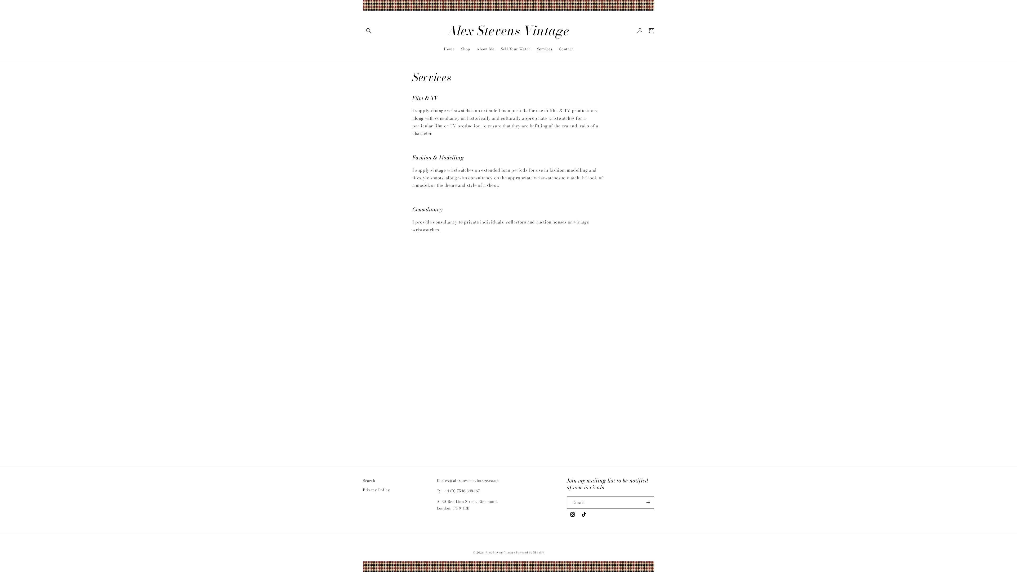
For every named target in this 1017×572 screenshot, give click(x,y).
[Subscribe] (648, 502)
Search (369, 481)
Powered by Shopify (530, 553)
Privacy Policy (376, 490)
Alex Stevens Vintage (500, 553)
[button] (368, 31)
